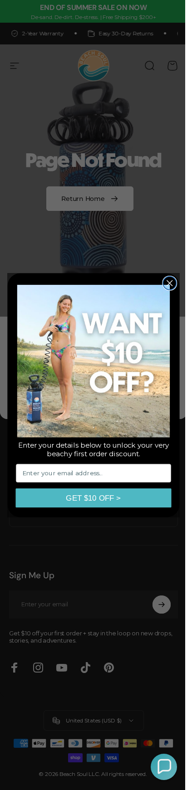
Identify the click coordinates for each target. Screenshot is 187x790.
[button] (157, 767)
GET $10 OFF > (90, 497)
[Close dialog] (166, 282)
